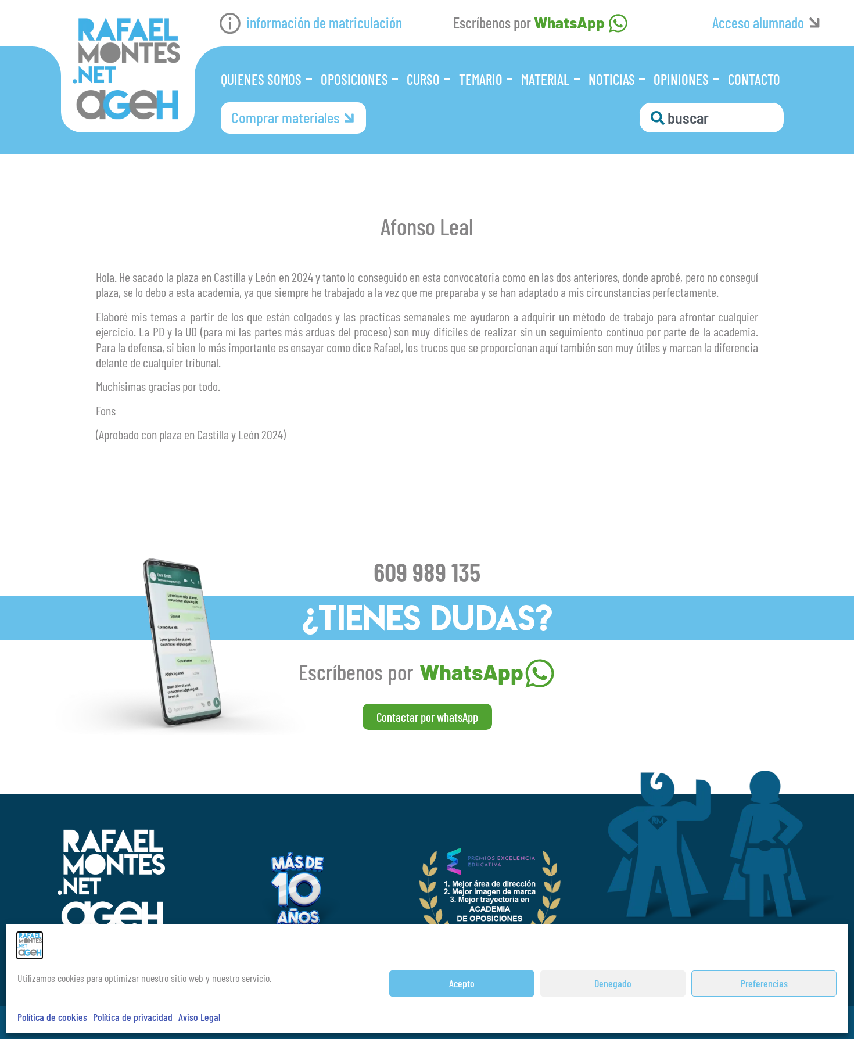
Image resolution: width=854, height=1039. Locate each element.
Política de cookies (52, 1017)
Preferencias (764, 983)
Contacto (754, 79)
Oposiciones (354, 79)
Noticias (612, 79)
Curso (423, 79)
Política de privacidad (133, 1017)
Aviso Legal (199, 1017)
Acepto (462, 983)
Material (545, 79)
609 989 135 (427, 571)
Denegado (612, 983)
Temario (481, 79)
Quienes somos (261, 79)
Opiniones (681, 79)
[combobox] (711, 117)
